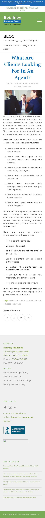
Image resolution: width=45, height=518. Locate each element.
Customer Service (32, 300)
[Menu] (38, 20)
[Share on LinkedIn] (21, 317)
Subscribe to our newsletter (18, 417)
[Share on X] (14, 317)
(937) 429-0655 (29, 9)
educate (7, 304)
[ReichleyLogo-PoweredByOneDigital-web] (16, 21)
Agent (25, 83)
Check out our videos (14, 413)
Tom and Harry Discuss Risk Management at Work (19, 497)
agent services (16, 300)
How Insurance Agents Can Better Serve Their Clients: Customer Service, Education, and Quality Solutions (21, 475)
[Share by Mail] (28, 317)
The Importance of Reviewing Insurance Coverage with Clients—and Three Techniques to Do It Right (21, 490)
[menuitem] (38, 20)
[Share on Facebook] (7, 317)
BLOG (9, 36)
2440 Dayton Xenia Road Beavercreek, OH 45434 (16, 352)
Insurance (26, 87)
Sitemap (7, 421)
